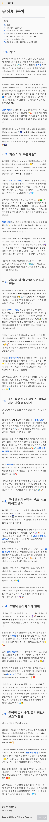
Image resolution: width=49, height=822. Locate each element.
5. (5, 501)
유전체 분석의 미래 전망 (14, 39)
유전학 (39, 65)
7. (5, 714)
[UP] (39, 817)
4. (5, 401)
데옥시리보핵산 (15, 180)
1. (6, 52)
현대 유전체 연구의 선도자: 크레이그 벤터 (20, 36)
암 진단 (10, 464)
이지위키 (10, 3)
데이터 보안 (11, 674)
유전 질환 (39, 419)
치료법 (13, 635)
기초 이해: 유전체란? (13, 28)
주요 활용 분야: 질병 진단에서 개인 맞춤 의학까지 (23, 33)
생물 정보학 (14, 357)
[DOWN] (44, 817)
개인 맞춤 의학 (31, 752)
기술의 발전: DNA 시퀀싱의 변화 (17, 30)
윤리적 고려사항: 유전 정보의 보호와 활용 (20, 42)
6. (6, 606)
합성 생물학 (12, 652)
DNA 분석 (6, 222)
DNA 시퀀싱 (7, 109)
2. (6, 154)
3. (6, 281)
